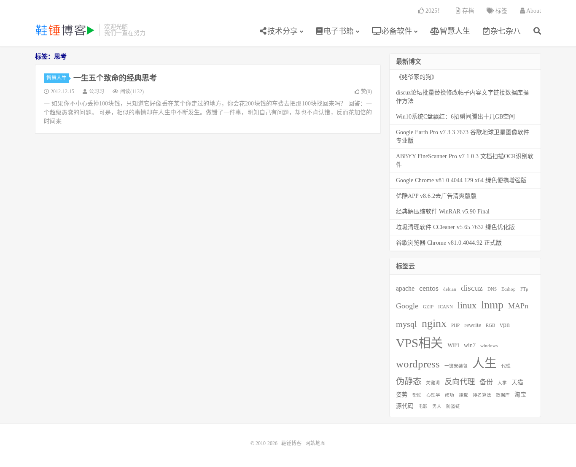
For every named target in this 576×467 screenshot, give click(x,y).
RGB (490, 325)
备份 (486, 382)
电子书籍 (338, 31)
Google (407, 306)
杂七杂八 (505, 31)
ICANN (445, 307)
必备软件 (396, 31)
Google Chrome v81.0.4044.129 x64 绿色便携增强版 (461, 180)
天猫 (517, 382)
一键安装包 (456, 366)
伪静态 (408, 381)
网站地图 (315, 443)
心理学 (433, 395)
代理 (506, 366)
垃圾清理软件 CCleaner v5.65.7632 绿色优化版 (455, 227)
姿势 (402, 394)
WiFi (453, 345)
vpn (505, 325)
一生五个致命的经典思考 (115, 78)
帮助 (417, 395)
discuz (472, 287)
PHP (455, 325)
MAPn (518, 306)
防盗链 (453, 406)
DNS (492, 289)
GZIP (428, 307)
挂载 (463, 395)
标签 (500, 11)
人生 (484, 363)
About (533, 11)
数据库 (503, 395)
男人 (436, 406)
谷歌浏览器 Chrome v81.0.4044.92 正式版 (449, 243)
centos (429, 288)
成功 (449, 395)
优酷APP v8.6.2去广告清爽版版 (436, 196)
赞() (366, 91)
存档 (467, 11)
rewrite (472, 325)
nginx (434, 323)
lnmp (492, 305)
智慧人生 (454, 31)
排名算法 (482, 395)
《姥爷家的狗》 (416, 77)
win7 (470, 345)
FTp (524, 289)
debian (449, 289)
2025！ (433, 11)
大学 (502, 383)
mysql (406, 324)
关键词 (433, 383)
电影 (423, 406)
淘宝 (520, 394)
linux (467, 305)
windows (489, 345)
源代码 (405, 406)
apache (405, 288)
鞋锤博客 (65, 30)
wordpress (418, 364)
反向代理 (459, 382)
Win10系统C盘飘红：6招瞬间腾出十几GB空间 (455, 116)
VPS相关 (419, 343)
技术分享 (282, 31)
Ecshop (508, 289)
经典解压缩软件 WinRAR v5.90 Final (443, 211)
